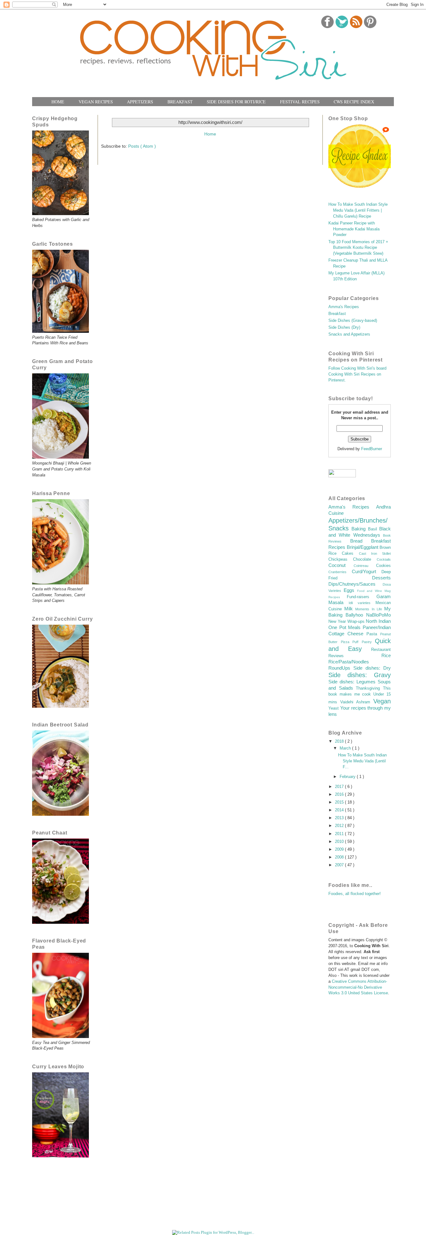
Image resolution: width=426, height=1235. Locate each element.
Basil (373, 529)
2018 (340, 741)
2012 (340, 826)
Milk (349, 608)
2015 (340, 802)
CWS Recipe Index (354, 102)
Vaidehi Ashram (356, 702)
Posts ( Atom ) (142, 146)
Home (57, 102)
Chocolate (365, 559)
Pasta (373, 634)
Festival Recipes (300, 102)
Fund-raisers (361, 597)
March (346, 748)
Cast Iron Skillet (375, 553)
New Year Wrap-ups (347, 621)
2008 (340, 857)
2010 (340, 841)
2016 (340, 794)
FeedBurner (371, 449)
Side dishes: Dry (372, 668)
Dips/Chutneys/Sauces (355, 584)
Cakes (350, 553)
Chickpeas (340, 559)
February (348, 777)
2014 (340, 810)
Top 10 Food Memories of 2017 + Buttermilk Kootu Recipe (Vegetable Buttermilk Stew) (358, 248)
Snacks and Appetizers (349, 334)
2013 (340, 818)
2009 (340, 849)
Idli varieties (362, 603)
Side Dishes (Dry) (344, 327)
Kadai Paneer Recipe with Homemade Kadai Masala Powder (354, 229)
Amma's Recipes (343, 307)
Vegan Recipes (96, 102)
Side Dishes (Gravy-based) (352, 320)
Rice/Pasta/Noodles (348, 661)
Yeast (334, 708)
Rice (386, 655)
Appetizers (140, 102)
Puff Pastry (363, 642)
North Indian (378, 621)
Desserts (381, 577)
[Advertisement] (223, 1214)
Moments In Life (369, 609)
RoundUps (340, 668)
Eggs (350, 590)
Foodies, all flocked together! (354, 894)
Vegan (382, 701)
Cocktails (384, 559)
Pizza (347, 642)
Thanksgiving (369, 688)
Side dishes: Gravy (359, 675)
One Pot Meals (345, 627)
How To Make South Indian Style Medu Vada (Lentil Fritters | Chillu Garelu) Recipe (358, 210)
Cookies (383, 565)
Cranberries (340, 572)
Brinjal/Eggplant (363, 547)
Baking (359, 528)
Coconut (341, 565)
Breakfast (180, 102)
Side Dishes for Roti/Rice (236, 102)
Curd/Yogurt (367, 571)
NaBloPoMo (378, 615)
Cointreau (365, 566)
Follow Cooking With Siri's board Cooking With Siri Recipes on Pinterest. (357, 374)
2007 (340, 865)
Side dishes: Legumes (353, 681)
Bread (360, 541)
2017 (340, 787)
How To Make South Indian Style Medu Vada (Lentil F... (362, 761)
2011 (340, 834)
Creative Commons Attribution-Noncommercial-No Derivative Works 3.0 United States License (358, 987)
